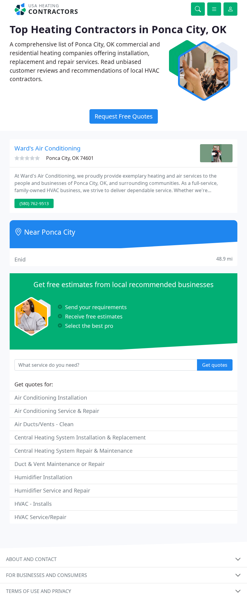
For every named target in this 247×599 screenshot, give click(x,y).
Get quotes (214, 365)
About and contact (31, 559)
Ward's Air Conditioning (47, 148)
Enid (123, 259)
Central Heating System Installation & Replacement (80, 437)
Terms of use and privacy (38, 591)
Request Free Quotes (124, 116)
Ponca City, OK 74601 (70, 158)
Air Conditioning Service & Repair (56, 410)
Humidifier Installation (43, 477)
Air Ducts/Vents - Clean (43, 424)
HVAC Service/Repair (40, 517)
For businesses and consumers (46, 575)
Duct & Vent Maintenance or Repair (59, 463)
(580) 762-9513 (34, 203)
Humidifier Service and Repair (52, 490)
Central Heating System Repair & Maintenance (73, 450)
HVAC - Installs (33, 503)
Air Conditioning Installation (50, 397)
